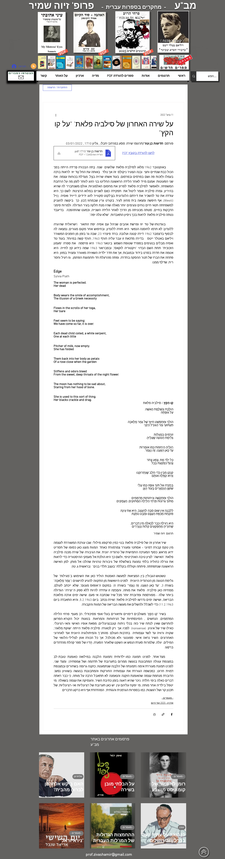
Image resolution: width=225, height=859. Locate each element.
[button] (21, 76)
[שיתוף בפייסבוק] (171, 714)
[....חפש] (193, 76)
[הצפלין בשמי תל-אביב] (22, 50)
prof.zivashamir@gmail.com (109, 854)
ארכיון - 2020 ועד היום (162, 703)
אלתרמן (78, 776)
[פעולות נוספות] (56, 115)
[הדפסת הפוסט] (154, 714)
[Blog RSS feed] (33, 66)
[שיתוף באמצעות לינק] (163, 714)
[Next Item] (150, 62)
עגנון (181, 827)
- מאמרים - (167, 698)
